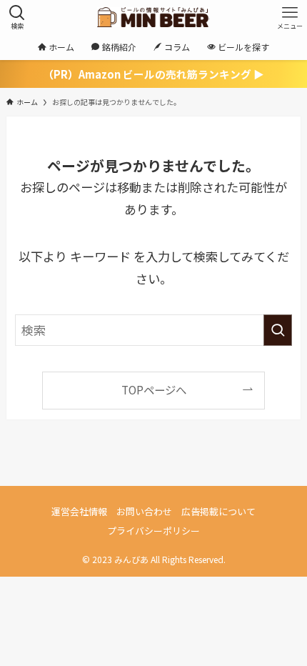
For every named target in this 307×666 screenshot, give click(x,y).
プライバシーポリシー (153, 530)
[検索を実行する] (277, 330)
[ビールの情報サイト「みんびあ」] (153, 17)
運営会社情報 (79, 511)
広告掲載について (218, 511)
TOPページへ (153, 389)
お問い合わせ (144, 511)
